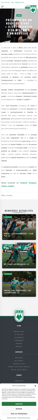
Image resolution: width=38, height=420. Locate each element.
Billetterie (19, 360)
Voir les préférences (19, 414)
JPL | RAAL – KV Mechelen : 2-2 (16, 264)
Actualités (19, 334)
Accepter (19, 404)
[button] (35, 386)
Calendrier (19, 337)
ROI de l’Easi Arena (19, 369)
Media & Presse (19, 2)
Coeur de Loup (5, 2)
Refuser (19, 409)
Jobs (12, 2)
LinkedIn (10, 186)
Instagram (32, 183)
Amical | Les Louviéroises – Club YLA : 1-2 (18, 235)
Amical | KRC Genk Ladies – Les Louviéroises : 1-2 (17, 291)
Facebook (23, 183)
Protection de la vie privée (24, 417)
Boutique (19, 357)
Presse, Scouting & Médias (19, 366)
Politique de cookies (12, 417)
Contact (19, 346)
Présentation (19, 331)
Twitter (4, 186)
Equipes (19, 343)
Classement (19, 340)
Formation (19, 381)
